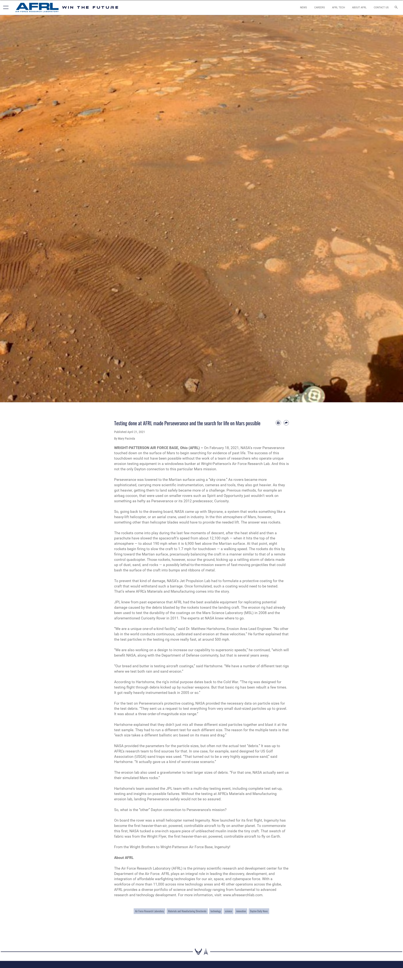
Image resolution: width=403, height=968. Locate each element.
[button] (5, 7)
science (228, 911)
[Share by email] (286, 422)
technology (215, 911)
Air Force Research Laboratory (149, 911)
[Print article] (278, 422)
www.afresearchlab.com (242, 895)
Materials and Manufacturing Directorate (187, 911)
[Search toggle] (396, 7)
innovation (241, 911)
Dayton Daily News (259, 911)
